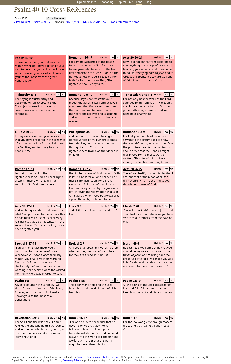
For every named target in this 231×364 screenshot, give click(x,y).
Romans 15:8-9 (134, 132)
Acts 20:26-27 (132, 169)
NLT (79, 22)
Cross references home (124, 22)
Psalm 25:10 (132, 280)
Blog (148, 2)
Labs (139, 2)
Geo (107, 2)
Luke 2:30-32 (24, 132)
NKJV (86, 22)
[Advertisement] (197, 31)
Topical (125, 2)
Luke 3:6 (75, 206)
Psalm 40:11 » (41, 22)
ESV (104, 22)
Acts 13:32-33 (24, 206)
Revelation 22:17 (27, 318)
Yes (112, 57)
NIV (68, 22)
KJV (74, 22)
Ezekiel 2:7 (76, 243)
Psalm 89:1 (23, 280)
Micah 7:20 (131, 206)
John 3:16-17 (78, 318)
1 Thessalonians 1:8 (137, 95)
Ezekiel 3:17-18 (25, 243)
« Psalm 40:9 (22, 22)
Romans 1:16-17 (80, 57)
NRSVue (95, 22)
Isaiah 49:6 (131, 243)
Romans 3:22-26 (80, 169)
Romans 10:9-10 (80, 95)
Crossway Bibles (72, 360)
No (117, 57)
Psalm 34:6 (77, 280)
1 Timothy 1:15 (26, 95)
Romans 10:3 (24, 169)
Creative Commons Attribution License (98, 357)
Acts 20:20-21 (132, 57)
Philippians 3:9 (79, 132)
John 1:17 (130, 318)
